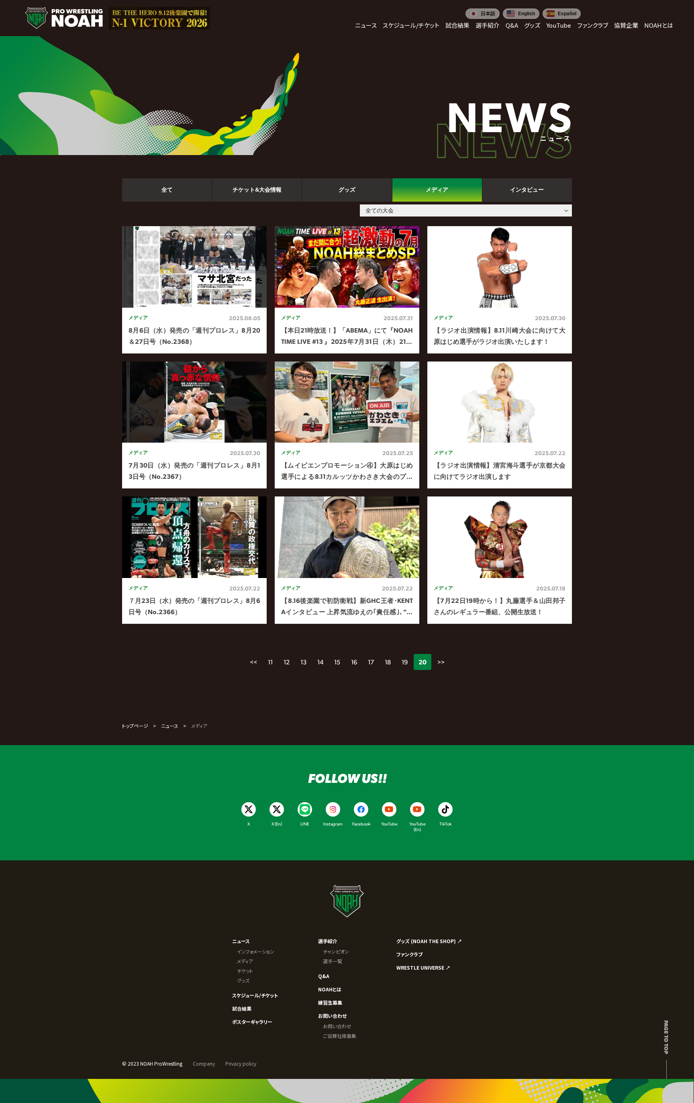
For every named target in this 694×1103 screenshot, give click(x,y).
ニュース (169, 725)
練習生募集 (330, 1002)
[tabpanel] (347, 425)
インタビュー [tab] (527, 189)
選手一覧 (332, 961)
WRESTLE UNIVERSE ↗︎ (423, 967)
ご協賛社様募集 (339, 1035)
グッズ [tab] (347, 189)
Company (204, 1063)
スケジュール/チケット (255, 995)
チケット (245, 970)
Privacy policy (240, 1063)
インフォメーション (255, 951)
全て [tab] (167, 189)
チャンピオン (336, 951)
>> (441, 662)
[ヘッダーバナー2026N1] (159, 18)
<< (253, 662)
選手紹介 (327, 941)
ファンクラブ (409, 954)
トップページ (135, 725)
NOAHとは (329, 989)
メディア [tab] (437, 189)
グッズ (243, 980)
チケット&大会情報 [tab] (257, 189)
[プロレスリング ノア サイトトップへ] (64, 18)
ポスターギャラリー (252, 1021)
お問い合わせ (332, 1015)
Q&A (323, 975)
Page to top (666, 1037)
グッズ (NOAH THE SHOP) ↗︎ (429, 941)
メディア (245, 961)
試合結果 (241, 1008)
